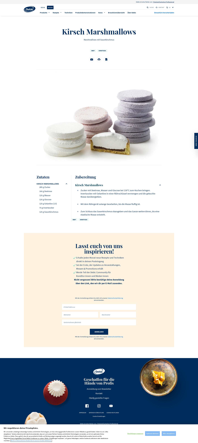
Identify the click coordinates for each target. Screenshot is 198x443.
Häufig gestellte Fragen (99, 398)
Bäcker (50, 7)
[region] (99, 433)
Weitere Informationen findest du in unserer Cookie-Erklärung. (31, 441)
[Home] (29, 9)
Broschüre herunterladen (164, 12)
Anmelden (99, 332)
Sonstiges (102, 51)
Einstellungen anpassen (135, 433)
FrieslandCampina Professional (163, 2)
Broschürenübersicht (116, 12)
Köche (43, 7)
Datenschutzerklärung (115, 298)
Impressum (82, 412)
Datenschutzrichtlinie (96, 412)
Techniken (69, 12)
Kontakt (161, 7)
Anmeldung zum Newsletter (99, 389)
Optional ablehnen (152, 433)
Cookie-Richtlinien (113, 412)
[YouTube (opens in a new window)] (111, 406)
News (100, 12)
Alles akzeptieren (169, 433)
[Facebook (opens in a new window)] (87, 406)
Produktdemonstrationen (85, 12)
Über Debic (131, 12)
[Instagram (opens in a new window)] (99, 406)
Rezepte (56, 12)
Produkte (43, 12)
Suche (152, 7)
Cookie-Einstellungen (99, 416)
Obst (93, 51)
